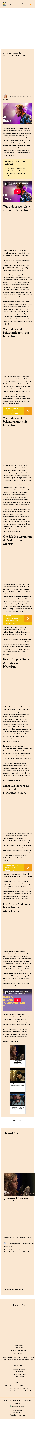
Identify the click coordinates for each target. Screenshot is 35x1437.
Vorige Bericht (17, 1120)
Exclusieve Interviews (18, 1369)
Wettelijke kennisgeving (18, 1350)
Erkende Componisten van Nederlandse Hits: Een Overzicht (16, 1251)
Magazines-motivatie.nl (17, 4)
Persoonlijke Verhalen (19, 1374)
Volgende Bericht (17, 1124)
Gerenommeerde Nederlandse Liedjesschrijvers (16, 1199)
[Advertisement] (17, 26)
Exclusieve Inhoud (18, 1377)
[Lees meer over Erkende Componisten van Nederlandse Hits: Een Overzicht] (19, 1244)
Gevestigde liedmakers (11, 1238)
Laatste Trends (19, 1372)
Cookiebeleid (19, 1347)
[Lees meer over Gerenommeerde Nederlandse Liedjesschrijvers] (19, 1184)
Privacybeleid (18, 1345)
